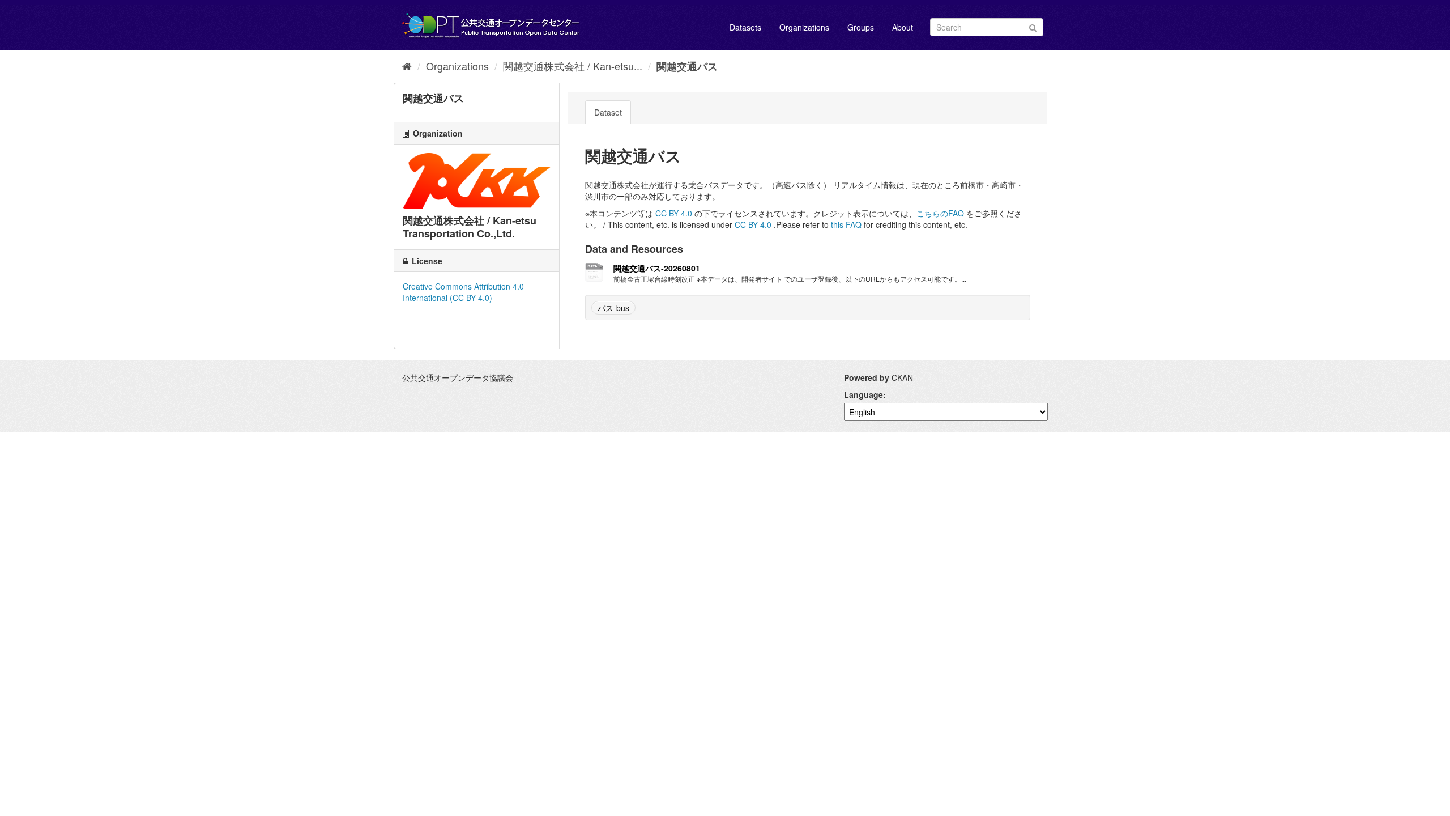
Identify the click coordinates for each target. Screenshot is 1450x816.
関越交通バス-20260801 (656, 268)
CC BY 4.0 (673, 213)
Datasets (745, 27)
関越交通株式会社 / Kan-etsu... (572, 65)
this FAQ (846, 224)
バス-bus (613, 307)
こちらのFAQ (940, 213)
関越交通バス (687, 66)
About (902, 27)
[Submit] (1033, 26)
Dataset (608, 112)
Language (863, 394)
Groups (860, 27)
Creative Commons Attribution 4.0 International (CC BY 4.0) (463, 291)
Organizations (804, 27)
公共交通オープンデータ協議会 (457, 377)
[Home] (407, 65)
